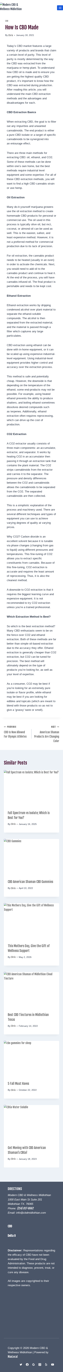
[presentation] (31, 788)
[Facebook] (27, 1364)
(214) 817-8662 (25, 1208)
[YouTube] (52, 1364)
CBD (6, 21)
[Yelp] (46, 1364)
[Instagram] (40, 1364)
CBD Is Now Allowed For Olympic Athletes (15, 731)
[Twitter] (21, 1364)
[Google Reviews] (33, 1364)
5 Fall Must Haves (18, 1084)
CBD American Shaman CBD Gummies (30, 882)
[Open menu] (60, 7)
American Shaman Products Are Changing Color (46, 734)
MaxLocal (13, 1356)
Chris (10, 35)
